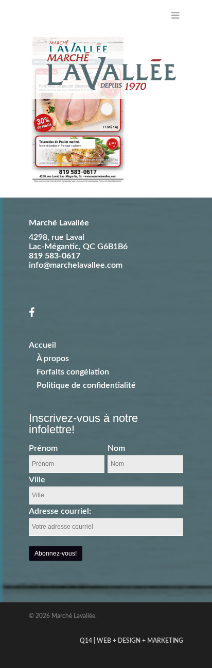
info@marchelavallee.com (75, 265)
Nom (116, 448)
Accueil (42, 345)
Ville (37, 480)
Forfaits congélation (73, 372)
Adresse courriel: (60, 511)
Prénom (43, 448)
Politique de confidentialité (86, 385)
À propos (53, 358)
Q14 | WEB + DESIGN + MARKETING (131, 641)
